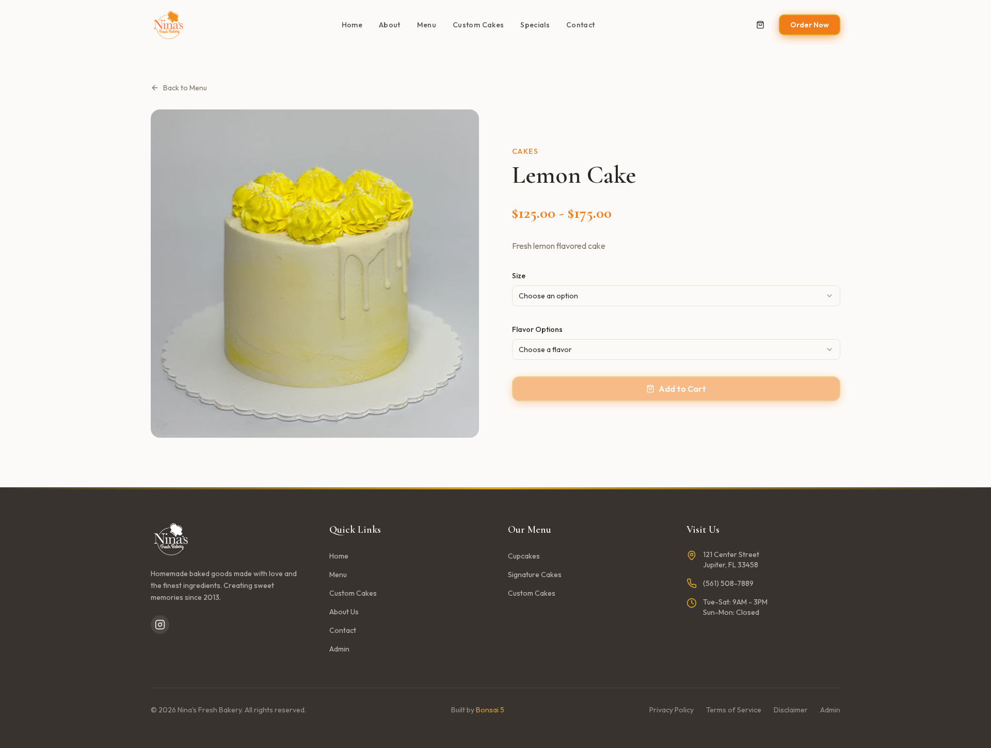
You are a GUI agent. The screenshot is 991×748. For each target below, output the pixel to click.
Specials (535, 24)
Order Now (809, 24)
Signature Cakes (535, 574)
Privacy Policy (671, 709)
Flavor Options (537, 329)
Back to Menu (185, 87)
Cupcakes (524, 556)
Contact (580, 24)
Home (352, 24)
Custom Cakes (478, 24)
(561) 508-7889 (728, 583)
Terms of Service (733, 709)
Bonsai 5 (490, 709)
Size (518, 275)
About (390, 24)
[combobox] (676, 295)
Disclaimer (791, 709)
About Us (344, 611)
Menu (426, 24)
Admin (339, 649)
